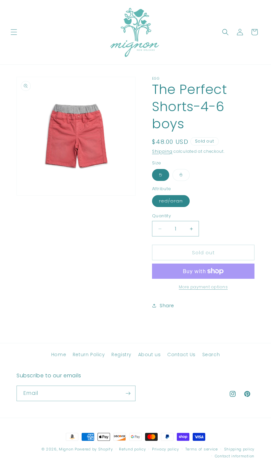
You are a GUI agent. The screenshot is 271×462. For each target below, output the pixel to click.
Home (58, 354)
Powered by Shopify (94, 449)
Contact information (234, 456)
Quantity (161, 216)
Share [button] (167, 305)
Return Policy (89, 354)
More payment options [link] (203, 287)
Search (211, 354)
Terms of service (201, 449)
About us (149, 354)
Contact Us (181, 354)
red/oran (174, 202)
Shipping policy (239, 449)
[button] (14, 32)
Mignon (67, 449)
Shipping (162, 151)
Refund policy (132, 449)
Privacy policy (165, 449)
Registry (121, 354)
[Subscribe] (128, 393)
